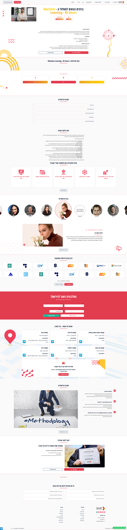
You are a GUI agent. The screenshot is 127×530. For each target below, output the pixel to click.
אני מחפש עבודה (69, 284)
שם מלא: (83, 303)
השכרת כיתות (82, 515)
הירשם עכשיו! (75, 469)
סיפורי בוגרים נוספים (64, 431)
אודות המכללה (82, 518)
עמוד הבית (61, 509)
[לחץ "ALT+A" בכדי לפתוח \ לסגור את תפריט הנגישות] (1, 528)
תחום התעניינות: (60, 309)
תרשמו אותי (18, 2)
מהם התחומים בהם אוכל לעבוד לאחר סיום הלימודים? (55, 498)
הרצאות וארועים (88, 2)
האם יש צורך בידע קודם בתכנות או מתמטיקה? (56, 491)
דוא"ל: (83, 309)
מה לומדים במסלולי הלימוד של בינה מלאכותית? (98, 491)
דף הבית (83, 509)
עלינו (79, 2)
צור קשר (72, 2)
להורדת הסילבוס (53, 469)
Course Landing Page (60, 517)
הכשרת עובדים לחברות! (8, 2)
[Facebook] (3, 11)
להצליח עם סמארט (98, 2)
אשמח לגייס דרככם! (60, 284)
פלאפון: (62, 303)
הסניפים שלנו (61, 513)
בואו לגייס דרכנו (82, 513)
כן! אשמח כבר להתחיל (77, 52)
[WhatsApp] (3, 16)
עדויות (83, 517)
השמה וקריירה (107, 2)
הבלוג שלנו (61, 511)
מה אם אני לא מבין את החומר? (100, 498)
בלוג (83, 2)
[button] (119, 528)
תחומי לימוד (115, 2)
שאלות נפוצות (82, 520)
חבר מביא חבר (82, 511)
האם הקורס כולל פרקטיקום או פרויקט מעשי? (56, 495)
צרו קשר (62, 515)
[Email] (3, 13)
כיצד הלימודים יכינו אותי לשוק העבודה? (99, 495)
